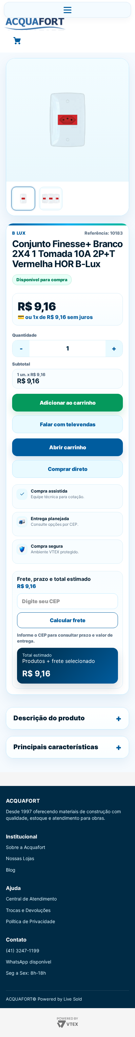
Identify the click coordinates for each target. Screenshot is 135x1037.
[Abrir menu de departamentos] (67, 10)
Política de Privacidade (30, 921)
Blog (10, 870)
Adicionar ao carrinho (68, 402)
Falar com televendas (67, 424)
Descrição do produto (49, 718)
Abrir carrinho (67, 447)
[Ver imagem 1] (23, 198)
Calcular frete (68, 620)
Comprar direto (67, 469)
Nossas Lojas (20, 858)
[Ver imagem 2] (51, 198)
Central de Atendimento (31, 898)
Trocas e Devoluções (28, 910)
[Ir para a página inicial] (67, 24)
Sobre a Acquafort (25, 847)
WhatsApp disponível (28, 961)
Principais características (55, 747)
